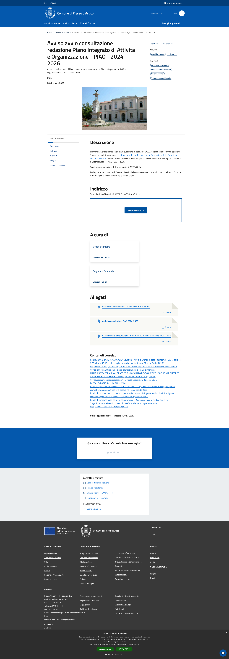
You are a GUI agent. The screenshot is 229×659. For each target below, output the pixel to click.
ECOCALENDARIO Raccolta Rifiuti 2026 (107, 383)
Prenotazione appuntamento (91, 596)
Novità (58, 32)
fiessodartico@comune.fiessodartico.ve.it (67, 612)
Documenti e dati (51, 579)
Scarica (168, 312)
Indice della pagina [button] (57, 138)
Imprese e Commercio (88, 566)
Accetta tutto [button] (105, 649)
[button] (114, 654)
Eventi (153, 578)
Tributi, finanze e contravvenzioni (128, 561)
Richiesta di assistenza (89, 609)
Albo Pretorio (120, 600)
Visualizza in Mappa (136, 210)
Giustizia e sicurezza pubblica (127, 557)
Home (49, 32)
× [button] (226, 632)
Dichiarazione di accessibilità (126, 613)
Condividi (154, 43)
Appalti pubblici (86, 570)
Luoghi (153, 573)
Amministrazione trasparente (127, 596)
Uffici (46, 561)
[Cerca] (182, 13)
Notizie (153, 553)
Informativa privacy (123, 604)
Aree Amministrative (52, 557)
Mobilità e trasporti (87, 583)
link (137, 644)
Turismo (83, 579)
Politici (47, 570)
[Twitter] (160, 13)
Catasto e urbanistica (88, 574)
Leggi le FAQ (85, 604)
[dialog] (114, 644)
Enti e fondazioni (51, 566)
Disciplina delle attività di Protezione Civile (109, 406)
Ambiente (119, 566)
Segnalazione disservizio (89, 600)
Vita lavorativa (85, 561)
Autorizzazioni (121, 574)
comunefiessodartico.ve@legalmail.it (59, 619)
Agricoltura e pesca (122, 579)
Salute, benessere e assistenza (127, 570)
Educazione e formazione (125, 553)
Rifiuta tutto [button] (124, 649)
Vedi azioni (167, 43)
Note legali (119, 609)
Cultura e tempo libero (89, 557)
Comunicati (154, 557)
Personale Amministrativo (54, 574)
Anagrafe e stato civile (89, 553)
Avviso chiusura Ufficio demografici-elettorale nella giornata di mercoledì (123, 369)
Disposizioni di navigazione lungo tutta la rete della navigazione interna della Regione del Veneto (133, 366)
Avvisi (66, 32)
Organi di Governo (51, 553)
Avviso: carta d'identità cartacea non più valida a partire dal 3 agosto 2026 (123, 379)
